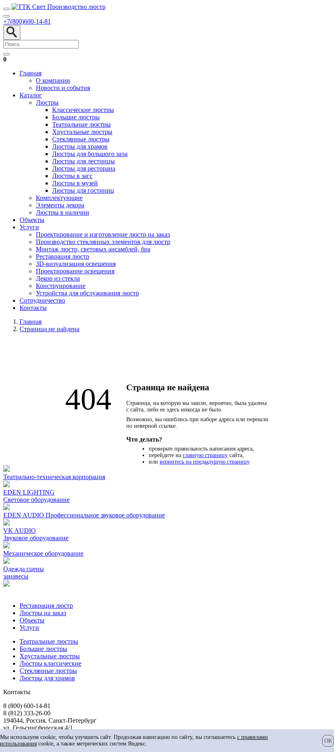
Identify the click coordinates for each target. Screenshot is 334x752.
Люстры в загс (72, 175)
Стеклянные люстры (81, 139)
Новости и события (63, 87)
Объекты (32, 219)
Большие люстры (76, 117)
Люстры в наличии (62, 212)
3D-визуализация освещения (76, 263)
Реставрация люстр (62, 256)
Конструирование (61, 285)
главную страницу (205, 455)
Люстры (47, 102)
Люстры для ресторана (83, 168)
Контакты (33, 307)
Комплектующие (59, 197)
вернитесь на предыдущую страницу (204, 462)
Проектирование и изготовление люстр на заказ (103, 234)
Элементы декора (60, 205)
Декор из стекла (58, 278)
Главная (31, 73)
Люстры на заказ (43, 612)
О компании (53, 80)
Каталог (31, 95)
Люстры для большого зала (89, 153)
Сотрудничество (42, 300)
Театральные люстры (81, 124)
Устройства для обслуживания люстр (87, 293)
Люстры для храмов (80, 146)
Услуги (29, 227)
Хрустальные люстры (82, 131)
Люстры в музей (75, 183)
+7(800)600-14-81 (27, 21)
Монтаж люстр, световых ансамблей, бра (93, 249)
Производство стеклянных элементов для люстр (103, 241)
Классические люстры (83, 109)
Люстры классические (50, 663)
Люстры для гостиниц (83, 190)
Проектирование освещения (75, 271)
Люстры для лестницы (83, 161)
